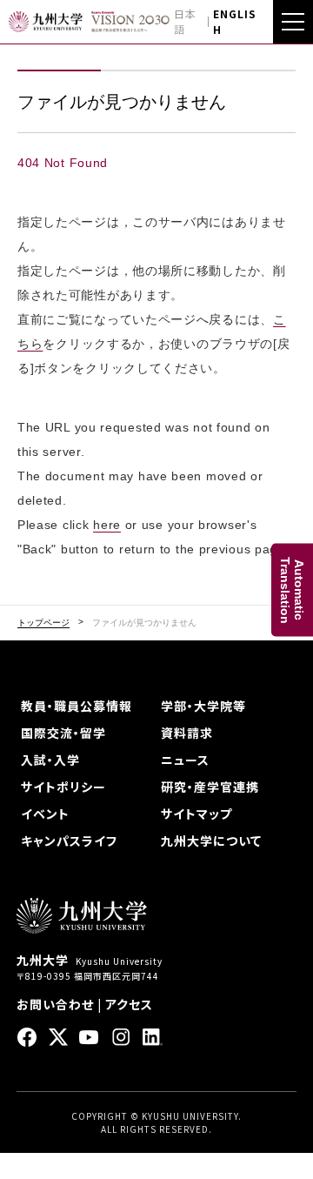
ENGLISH (234, 21)
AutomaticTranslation (292, 589)
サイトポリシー (63, 786)
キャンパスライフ (69, 840)
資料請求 (187, 732)
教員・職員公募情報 (76, 705)
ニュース (185, 759)
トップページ (43, 623)
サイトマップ (196, 813)
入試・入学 (50, 759)
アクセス (129, 1004)
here (107, 525)
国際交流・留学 (63, 732)
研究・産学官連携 (210, 786)
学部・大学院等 (203, 705)
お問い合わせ (55, 1004)
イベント (45, 813)
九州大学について (211, 840)
